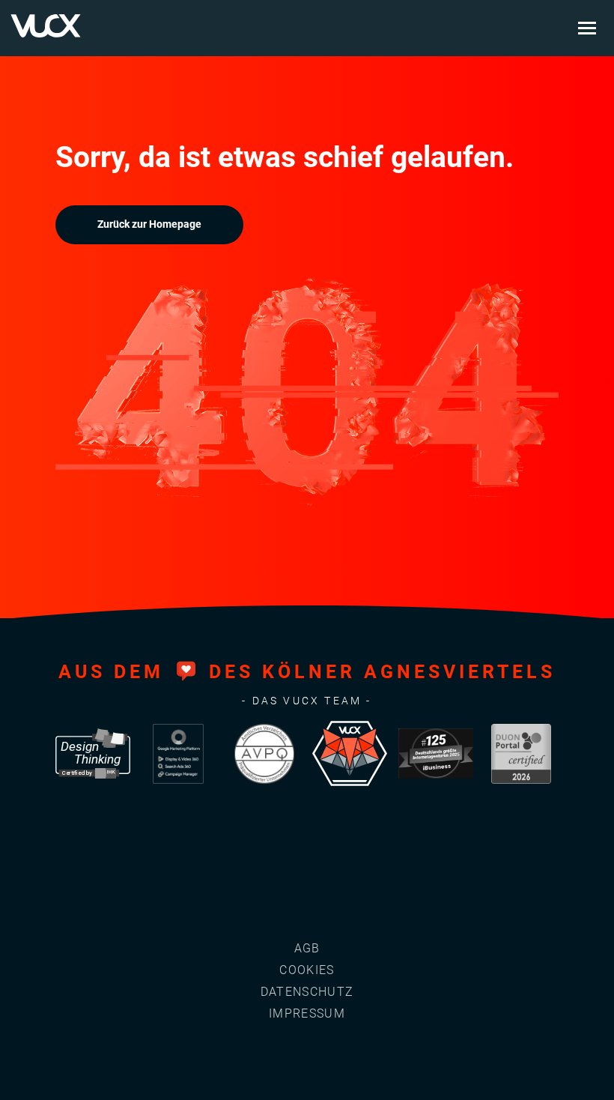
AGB (307, 948)
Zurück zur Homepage (149, 224)
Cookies (306, 970)
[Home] (45, 26)
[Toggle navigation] (587, 28)
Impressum (307, 1013)
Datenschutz (307, 992)
